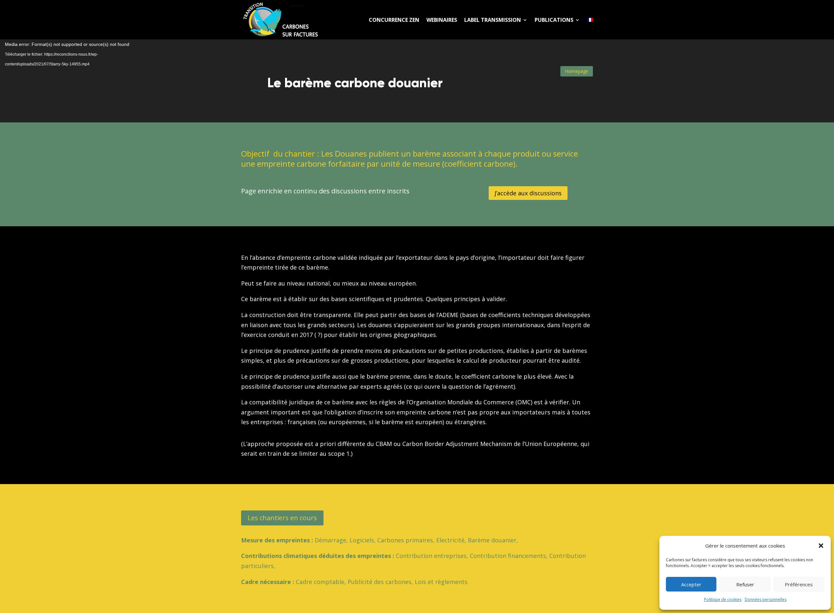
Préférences (799, 584)
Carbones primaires (405, 540)
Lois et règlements (441, 582)
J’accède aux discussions (528, 193)
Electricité (450, 540)
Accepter (691, 584)
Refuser (745, 584)
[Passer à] (590, 19)
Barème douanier (492, 540)
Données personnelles (765, 599)
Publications (554, 19)
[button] (821, 545)
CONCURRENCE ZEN (394, 19)
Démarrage (330, 540)
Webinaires (441, 19)
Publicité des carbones (379, 582)
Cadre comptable (320, 582)
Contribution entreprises (431, 556)
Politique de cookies (722, 599)
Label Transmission (492, 19)
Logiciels (362, 540)
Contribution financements (508, 556)
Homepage (576, 71)
